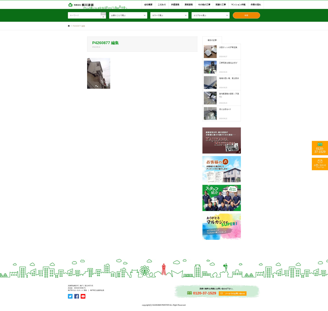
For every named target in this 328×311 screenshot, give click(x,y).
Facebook (4, 285)
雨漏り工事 (221, 4)
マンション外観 (238, 4)
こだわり (162, 4)
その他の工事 (204, 4)
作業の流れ (256, 4)
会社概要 (148, 4)
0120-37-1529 (319, 150)
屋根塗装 (189, 4)
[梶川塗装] (81, 5)
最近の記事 (212, 40)
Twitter (1, 285)
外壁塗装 (175, 4)
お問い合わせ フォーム (320, 166)
